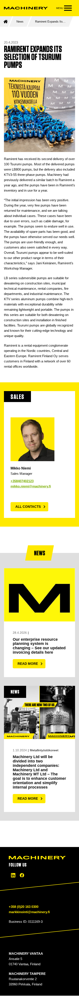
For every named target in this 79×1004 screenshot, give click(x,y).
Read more (28, 663)
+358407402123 (22, 481)
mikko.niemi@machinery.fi (31, 486)
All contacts (28, 506)
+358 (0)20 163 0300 (23, 907)
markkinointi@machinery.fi (29, 912)
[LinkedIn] (13, 875)
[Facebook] (22, 875)
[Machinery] (26, 8)
